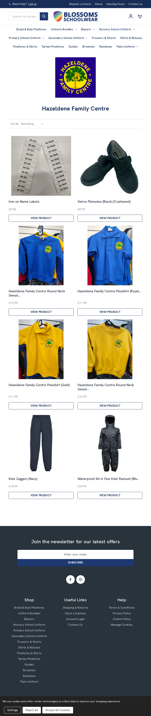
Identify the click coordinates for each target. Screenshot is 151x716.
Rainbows (105, 46)
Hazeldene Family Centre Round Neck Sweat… (37, 293)
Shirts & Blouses (131, 38)
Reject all (32, 710)
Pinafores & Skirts (25, 46)
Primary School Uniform (25, 38)
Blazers (86, 29)
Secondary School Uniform (66, 38)
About (99, 4)
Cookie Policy (122, 619)
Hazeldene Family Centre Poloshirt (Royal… (109, 291)
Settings (12, 710)
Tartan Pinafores (53, 46)
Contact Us (75, 625)
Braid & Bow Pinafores (31, 29)
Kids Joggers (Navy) (23, 479)
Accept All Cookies (57, 710)
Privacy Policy (122, 613)
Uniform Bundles (62, 29)
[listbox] (33, 124)
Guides (73, 46)
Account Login (75, 619)
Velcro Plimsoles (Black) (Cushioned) (104, 202)
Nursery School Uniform (115, 29)
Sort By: (15, 123)
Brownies (88, 46)
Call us (32, 4)
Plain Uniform (126, 46)
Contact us (135, 4)
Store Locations (75, 613)
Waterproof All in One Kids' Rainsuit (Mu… (108, 479)
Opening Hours (115, 4)
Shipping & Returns (75, 608)
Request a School (80, 4)
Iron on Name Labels (24, 202)
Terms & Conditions (122, 608)
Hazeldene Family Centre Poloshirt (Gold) (39, 385)
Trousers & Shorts (104, 38)
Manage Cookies (122, 625)
